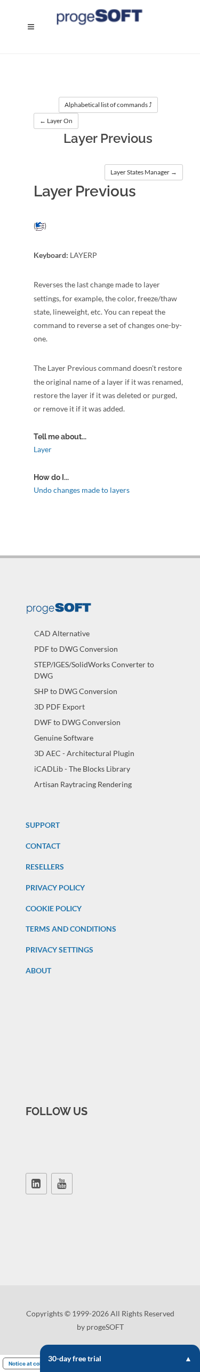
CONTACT (43, 845)
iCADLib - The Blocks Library (82, 768)
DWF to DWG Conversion (77, 722)
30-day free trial (74, 1358)
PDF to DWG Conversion (76, 648)
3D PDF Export (59, 706)
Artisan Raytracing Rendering (83, 784)
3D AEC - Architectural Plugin (84, 753)
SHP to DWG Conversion (75, 691)
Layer (43, 449)
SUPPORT (43, 824)
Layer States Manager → (143, 172)
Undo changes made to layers (82, 489)
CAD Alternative (62, 633)
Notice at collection (34, 1363)
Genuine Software (63, 737)
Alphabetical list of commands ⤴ (108, 105)
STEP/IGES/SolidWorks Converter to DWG (94, 670)
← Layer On (56, 121)
